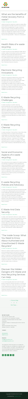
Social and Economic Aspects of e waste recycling (11, 155)
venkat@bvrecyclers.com (8, 340)
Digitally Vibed (17, 396)
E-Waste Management (6, 21)
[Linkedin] (13, 355)
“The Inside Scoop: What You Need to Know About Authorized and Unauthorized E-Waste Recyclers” (13, 240)
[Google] (11, 355)
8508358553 (5, 333)
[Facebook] (3, 355)
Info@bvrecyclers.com (7, 339)
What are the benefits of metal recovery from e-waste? (13, 17)
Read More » (4, 39)
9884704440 (5, 334)
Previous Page (14, 300)
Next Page (14, 305)
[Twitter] (5, 355)
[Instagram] (8, 355)
